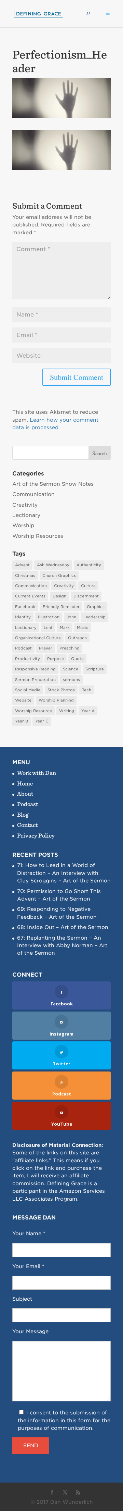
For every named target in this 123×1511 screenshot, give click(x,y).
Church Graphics (59, 575)
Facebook (25, 606)
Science (70, 669)
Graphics (96, 606)
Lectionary (26, 515)
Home (25, 783)
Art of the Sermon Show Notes (53, 484)
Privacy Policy (36, 835)
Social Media (27, 690)
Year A (88, 710)
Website (23, 700)
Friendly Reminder (61, 606)
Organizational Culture (38, 637)
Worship (23, 525)
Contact (27, 824)
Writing (66, 710)
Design (59, 596)
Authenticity (89, 564)
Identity (23, 617)
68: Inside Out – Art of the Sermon (62, 927)
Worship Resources (37, 536)
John (71, 617)
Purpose (55, 658)
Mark (65, 627)
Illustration (48, 617)
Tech (86, 690)
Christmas (25, 575)
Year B (21, 721)
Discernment (86, 596)
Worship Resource (33, 710)
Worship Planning (56, 700)
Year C (42, 721)
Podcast (23, 648)
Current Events (30, 596)
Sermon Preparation (35, 679)
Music (82, 627)
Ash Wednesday (53, 564)
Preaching (69, 648)
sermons (71, 679)
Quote (77, 658)
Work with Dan (36, 772)
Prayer (45, 648)
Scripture (94, 669)
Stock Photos (61, 690)
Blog (22, 814)
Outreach (77, 637)
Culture (88, 585)
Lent (48, 627)
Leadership (94, 617)
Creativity (25, 505)
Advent (22, 564)
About (25, 793)
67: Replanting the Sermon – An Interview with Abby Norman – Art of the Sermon (62, 945)
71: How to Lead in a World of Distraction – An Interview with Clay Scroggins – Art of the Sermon (64, 873)
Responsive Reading (35, 669)
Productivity (27, 658)
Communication (33, 494)
